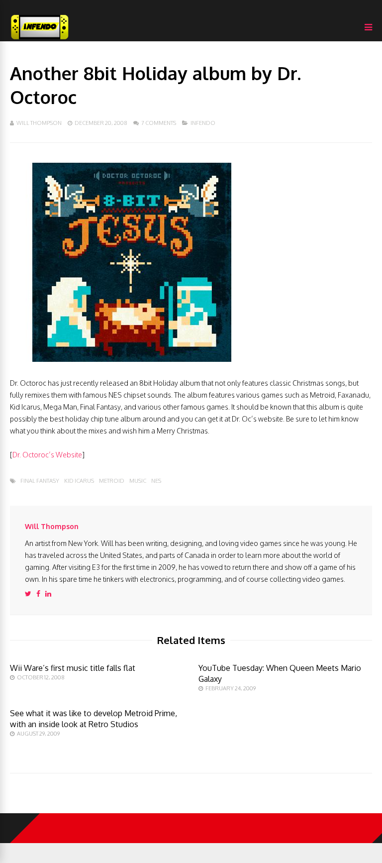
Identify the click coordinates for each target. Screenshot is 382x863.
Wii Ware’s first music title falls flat (72, 668)
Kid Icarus (79, 481)
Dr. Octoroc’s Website (47, 454)
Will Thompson (39, 122)
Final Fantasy (39, 481)
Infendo (203, 122)
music (137, 481)
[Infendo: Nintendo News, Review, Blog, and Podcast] (40, 39)
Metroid (111, 481)
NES (156, 481)
